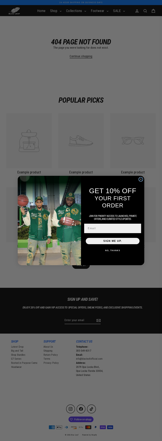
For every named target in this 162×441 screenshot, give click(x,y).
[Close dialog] (141, 179)
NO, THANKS (112, 250)
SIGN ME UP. (112, 241)
